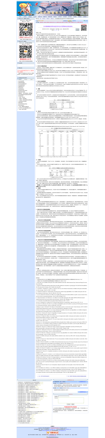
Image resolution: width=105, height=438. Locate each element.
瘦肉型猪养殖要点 (22, 82)
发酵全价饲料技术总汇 (22, 408)
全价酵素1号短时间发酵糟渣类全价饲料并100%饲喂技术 (28, 413)
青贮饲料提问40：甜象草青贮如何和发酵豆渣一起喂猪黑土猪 (29, 383)
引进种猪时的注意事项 (22, 101)
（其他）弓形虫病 (22, 97)
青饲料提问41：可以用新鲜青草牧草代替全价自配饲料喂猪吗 (29, 382)
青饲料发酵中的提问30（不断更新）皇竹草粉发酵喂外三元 (28, 399)
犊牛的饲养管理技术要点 (23, 103)
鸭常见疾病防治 (21, 105)
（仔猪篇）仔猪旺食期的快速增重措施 (25, 99)
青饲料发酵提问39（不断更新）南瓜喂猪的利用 (26, 386)
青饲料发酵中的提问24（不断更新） (24, 421)
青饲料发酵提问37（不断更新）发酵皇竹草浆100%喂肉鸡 (28, 389)
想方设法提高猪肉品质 (22, 83)
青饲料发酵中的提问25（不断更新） (24, 420)
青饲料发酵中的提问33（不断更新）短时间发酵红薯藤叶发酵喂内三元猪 (31, 394)
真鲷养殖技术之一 (22, 86)
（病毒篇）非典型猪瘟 (22, 98)
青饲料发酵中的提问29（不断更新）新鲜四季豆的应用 (27, 400)
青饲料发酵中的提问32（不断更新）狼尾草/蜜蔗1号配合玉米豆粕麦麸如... (31, 396)
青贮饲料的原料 (21, 81)
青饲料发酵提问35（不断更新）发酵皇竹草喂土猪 (27, 392)
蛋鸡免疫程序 (21, 95)
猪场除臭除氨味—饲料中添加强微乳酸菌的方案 (26, 407)
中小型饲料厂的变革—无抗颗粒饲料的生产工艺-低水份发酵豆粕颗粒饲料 (31, 411)
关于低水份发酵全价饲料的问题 (23, 422)
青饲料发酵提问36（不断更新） (23, 390)
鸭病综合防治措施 (22, 91)
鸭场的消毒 (20, 102)
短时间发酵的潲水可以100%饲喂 (24, 417)
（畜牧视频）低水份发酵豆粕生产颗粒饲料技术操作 (27, 404)
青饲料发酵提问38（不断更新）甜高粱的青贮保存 (27, 387)
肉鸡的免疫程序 (21, 89)
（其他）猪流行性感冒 (22, 109)
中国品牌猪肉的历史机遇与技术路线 (25, 94)
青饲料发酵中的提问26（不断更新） (24, 415)
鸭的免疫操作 (21, 87)
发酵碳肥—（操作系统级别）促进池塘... (26, 93)
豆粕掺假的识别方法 (21, 401)
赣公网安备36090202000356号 (52, 437)
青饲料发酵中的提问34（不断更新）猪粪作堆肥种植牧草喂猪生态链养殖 (31, 393)
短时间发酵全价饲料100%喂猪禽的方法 (25, 414)
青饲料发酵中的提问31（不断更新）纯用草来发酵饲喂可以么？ (29, 397)
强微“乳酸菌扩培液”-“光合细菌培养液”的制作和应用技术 (28, 385)
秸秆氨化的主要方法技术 (23, 90)
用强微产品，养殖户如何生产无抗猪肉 (25, 418)
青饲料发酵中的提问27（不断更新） (24, 406)
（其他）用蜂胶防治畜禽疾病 (24, 106)
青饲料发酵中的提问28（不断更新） (24, 403)
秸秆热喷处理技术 (22, 85)
